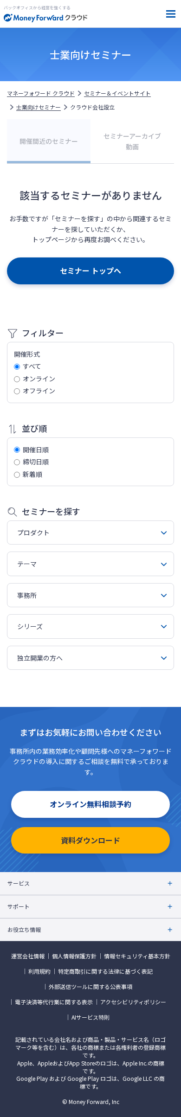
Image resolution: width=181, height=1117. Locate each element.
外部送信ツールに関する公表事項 (90, 986)
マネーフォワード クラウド (41, 93)
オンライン (39, 378)
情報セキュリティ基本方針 (137, 956)
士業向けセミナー (38, 107)
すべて (32, 366)
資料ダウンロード (90, 840)
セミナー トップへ (90, 270)
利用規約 (39, 971)
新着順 (32, 474)
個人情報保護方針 (74, 956)
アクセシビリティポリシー (133, 1002)
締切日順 (36, 461)
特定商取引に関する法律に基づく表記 (105, 971)
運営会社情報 (28, 956)
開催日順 (36, 449)
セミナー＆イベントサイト (117, 93)
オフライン (39, 390)
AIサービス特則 (90, 1017)
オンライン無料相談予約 (90, 803)
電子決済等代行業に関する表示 (54, 1002)
